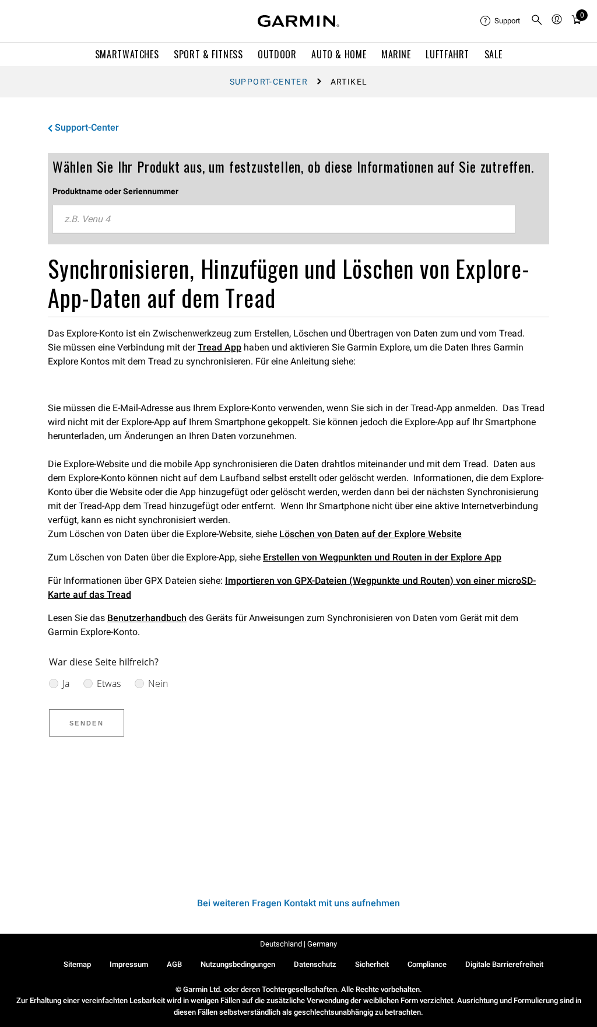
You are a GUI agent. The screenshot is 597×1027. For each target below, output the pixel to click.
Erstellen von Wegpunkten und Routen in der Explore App (382, 557)
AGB (174, 964)
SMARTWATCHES (127, 54)
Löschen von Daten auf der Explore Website (370, 533)
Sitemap (77, 964)
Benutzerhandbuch (147, 617)
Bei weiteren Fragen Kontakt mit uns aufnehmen (298, 903)
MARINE (396, 54)
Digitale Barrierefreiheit (504, 964)
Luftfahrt (447, 54)
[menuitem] (500, 21)
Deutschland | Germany (298, 944)
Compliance (427, 964)
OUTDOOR (277, 54)
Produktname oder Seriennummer (115, 191)
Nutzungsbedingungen (238, 964)
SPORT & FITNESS (208, 54)
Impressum (129, 964)
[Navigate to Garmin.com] (298, 21)
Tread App (219, 347)
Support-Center (269, 81)
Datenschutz (315, 964)
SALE (493, 54)
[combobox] (283, 219)
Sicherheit (372, 964)
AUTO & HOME (338, 54)
